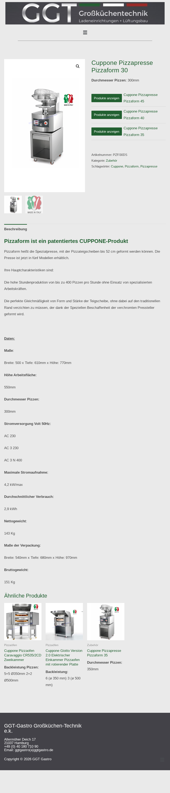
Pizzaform (132, 166)
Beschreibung (15, 229)
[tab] (15, 229)
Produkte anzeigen (106, 98)
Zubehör (111, 160)
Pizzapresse (148, 166)
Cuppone (117, 166)
